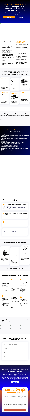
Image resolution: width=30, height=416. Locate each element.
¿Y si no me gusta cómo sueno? (10, 344)
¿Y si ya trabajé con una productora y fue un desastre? (13, 352)
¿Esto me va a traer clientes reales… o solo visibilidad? (13, 348)
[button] (15, 344)
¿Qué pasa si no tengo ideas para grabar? (12, 356)
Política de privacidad (8, 404)
